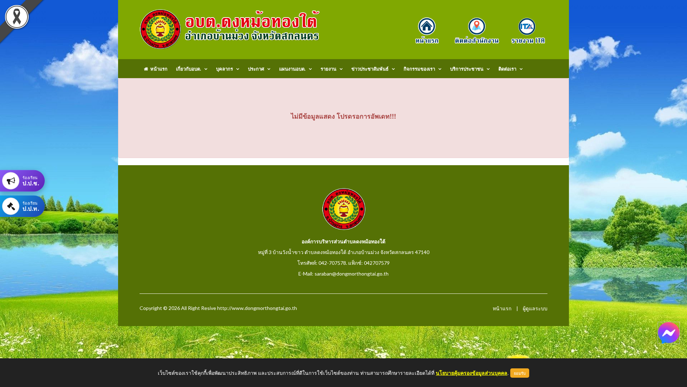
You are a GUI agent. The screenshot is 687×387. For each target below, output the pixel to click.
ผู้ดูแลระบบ (535, 308)
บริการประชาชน (466, 69)
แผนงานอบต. (292, 69)
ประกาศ (256, 69)
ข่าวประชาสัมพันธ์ (370, 69)
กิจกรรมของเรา (419, 69)
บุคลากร (224, 69)
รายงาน (328, 69)
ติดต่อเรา (507, 69)
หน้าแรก (157, 69)
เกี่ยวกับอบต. (188, 69)
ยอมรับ (520, 373)
